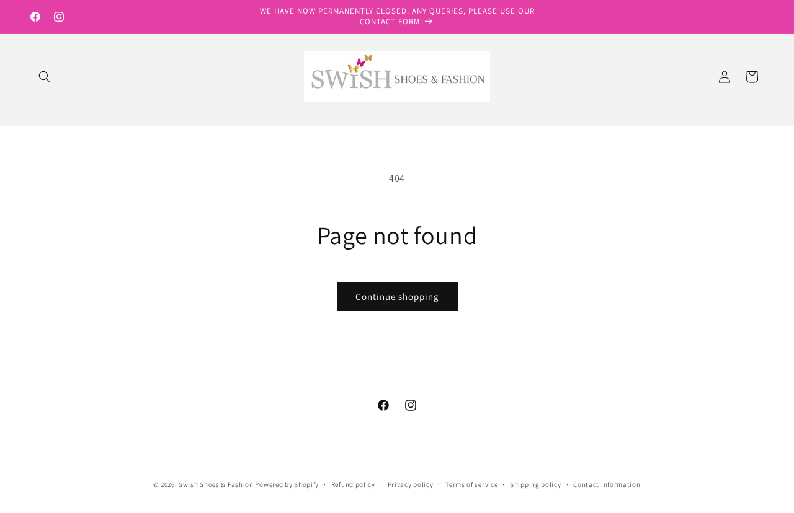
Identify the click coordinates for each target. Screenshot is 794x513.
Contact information (606, 484)
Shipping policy (535, 484)
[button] (44, 76)
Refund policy (353, 484)
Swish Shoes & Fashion (217, 484)
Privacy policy (411, 484)
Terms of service (471, 484)
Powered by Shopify (287, 484)
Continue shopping (397, 296)
